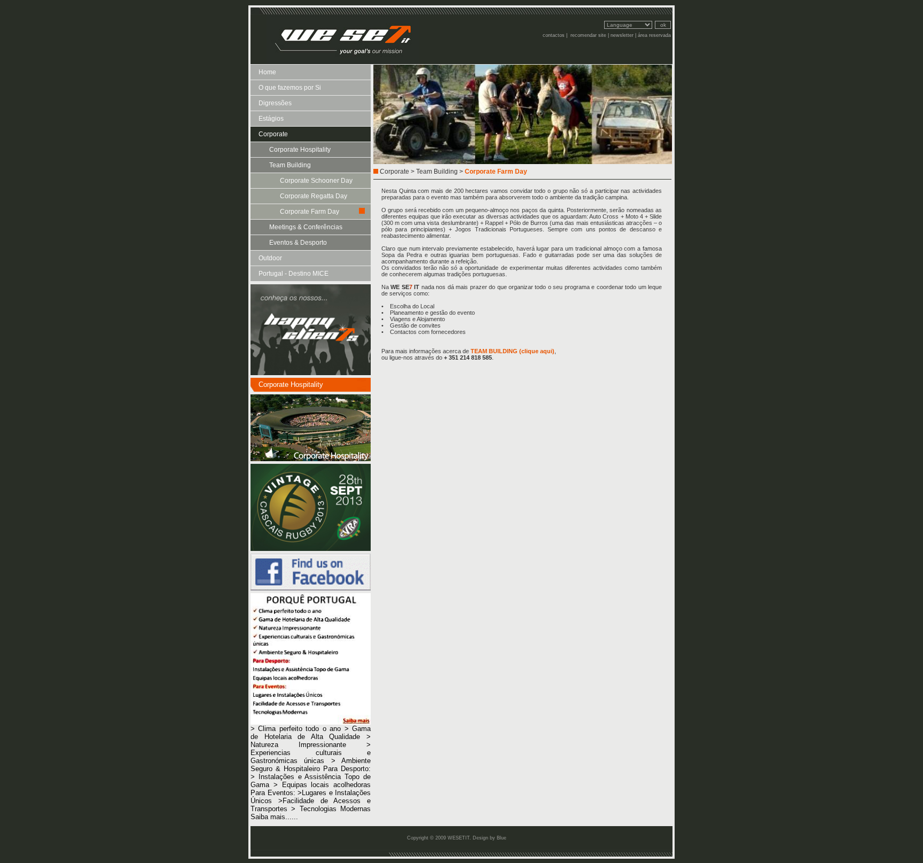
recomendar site (588, 35)
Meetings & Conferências (305, 227)
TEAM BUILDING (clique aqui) (512, 351)
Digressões (275, 103)
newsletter (622, 35)
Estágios (271, 118)
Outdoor (270, 258)
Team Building (290, 165)
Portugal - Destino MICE (293, 273)
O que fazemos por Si (290, 87)
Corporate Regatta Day (313, 196)
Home (267, 72)
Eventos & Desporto (298, 242)
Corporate (273, 134)
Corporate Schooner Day (316, 180)
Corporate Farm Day (309, 211)
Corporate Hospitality (300, 149)
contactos (554, 35)
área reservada (654, 35)
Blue (501, 838)
